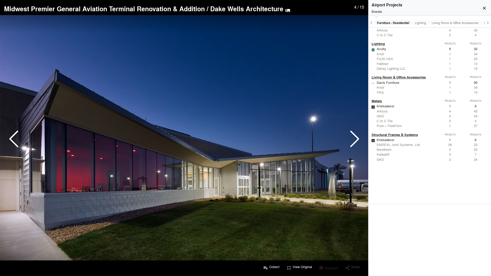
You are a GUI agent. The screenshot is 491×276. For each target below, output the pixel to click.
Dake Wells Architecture (246, 8)
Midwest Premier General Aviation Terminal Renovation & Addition (104, 8)
